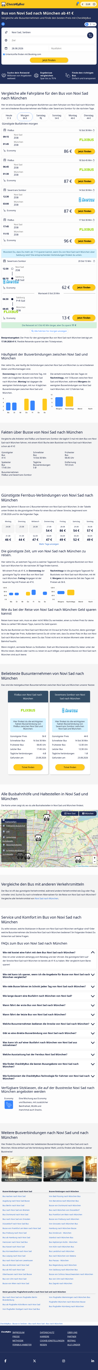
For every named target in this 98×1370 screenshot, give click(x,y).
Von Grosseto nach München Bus (63, 1223)
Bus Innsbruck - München (60, 1233)
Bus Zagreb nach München (60, 1283)
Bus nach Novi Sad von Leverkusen (18, 1260)
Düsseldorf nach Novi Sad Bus (16, 1223)
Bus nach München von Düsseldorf (64, 1210)
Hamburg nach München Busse (62, 1228)
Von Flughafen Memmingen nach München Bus (69, 1297)
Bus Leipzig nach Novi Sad (14, 1256)
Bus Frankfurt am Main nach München (65, 1214)
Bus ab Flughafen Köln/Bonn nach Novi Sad (21, 1304)
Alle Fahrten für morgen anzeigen (50, 331)
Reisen (43, 1344)
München (89, 813)
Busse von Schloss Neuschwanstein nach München (71, 1274)
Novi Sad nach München (46, 898)
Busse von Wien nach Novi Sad (16, 1283)
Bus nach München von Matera (62, 1256)
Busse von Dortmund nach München (65, 1205)
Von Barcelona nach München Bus (64, 1201)
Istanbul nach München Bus (61, 1237)
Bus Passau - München (59, 1260)
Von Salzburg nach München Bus (63, 1269)
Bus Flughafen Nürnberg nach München (66, 1306)
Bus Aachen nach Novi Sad (14, 1196)
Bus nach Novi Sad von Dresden (16, 1219)
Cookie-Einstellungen (52, 1340)
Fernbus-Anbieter (22, 1344)
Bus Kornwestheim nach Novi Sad (17, 1251)
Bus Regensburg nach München (63, 1265)
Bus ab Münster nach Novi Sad (16, 1265)
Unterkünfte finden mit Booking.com (23, 54)
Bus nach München (54, 1323)
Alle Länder (73, 1344)
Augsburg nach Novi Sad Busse (16, 1201)
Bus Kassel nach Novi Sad (14, 1246)
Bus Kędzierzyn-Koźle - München (63, 1242)
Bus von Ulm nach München (61, 1279)
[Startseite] (37, 4)
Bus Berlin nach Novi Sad (13, 1205)
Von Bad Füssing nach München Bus (65, 1196)
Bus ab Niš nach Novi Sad (14, 1269)
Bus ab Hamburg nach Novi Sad (16, 1237)
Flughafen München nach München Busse (67, 1302)
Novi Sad (71, 813)
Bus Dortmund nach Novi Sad (15, 1214)
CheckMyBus (5, 1323)
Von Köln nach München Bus (61, 1246)
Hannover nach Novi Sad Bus (15, 1242)
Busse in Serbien (20, 1323)
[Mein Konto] (77, 4)
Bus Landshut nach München (61, 1251)
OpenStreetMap (83, 866)
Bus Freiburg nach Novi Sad (15, 1233)
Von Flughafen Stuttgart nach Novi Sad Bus (21, 1309)
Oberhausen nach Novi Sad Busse (17, 1274)
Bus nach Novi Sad (36, 1323)
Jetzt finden (84, 151)
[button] (46, 817)
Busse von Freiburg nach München (64, 1219)
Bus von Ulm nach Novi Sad (14, 1279)
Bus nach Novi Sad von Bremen (16, 1210)
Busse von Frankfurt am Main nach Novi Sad (22, 1228)
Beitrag (71, 1340)
